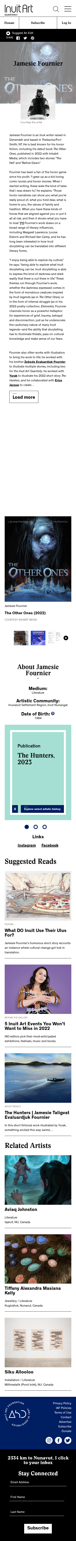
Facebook (50, 846)
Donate (9, 23)
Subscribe (38, 23)
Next (66, 638)
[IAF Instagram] (49, 1440)
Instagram (27, 846)
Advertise (65, 1422)
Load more (24, 398)
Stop (15, 809)
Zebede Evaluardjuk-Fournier (44, 362)
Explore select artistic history (42, 809)
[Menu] (67, 8)
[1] (22, 223)
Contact (66, 1417)
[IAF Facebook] (58, 1440)
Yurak (13, 376)
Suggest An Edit (22, 33)
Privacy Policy (62, 1403)
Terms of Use (62, 1413)
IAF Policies (63, 1408)
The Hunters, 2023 (36, 759)
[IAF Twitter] (67, 1440)
